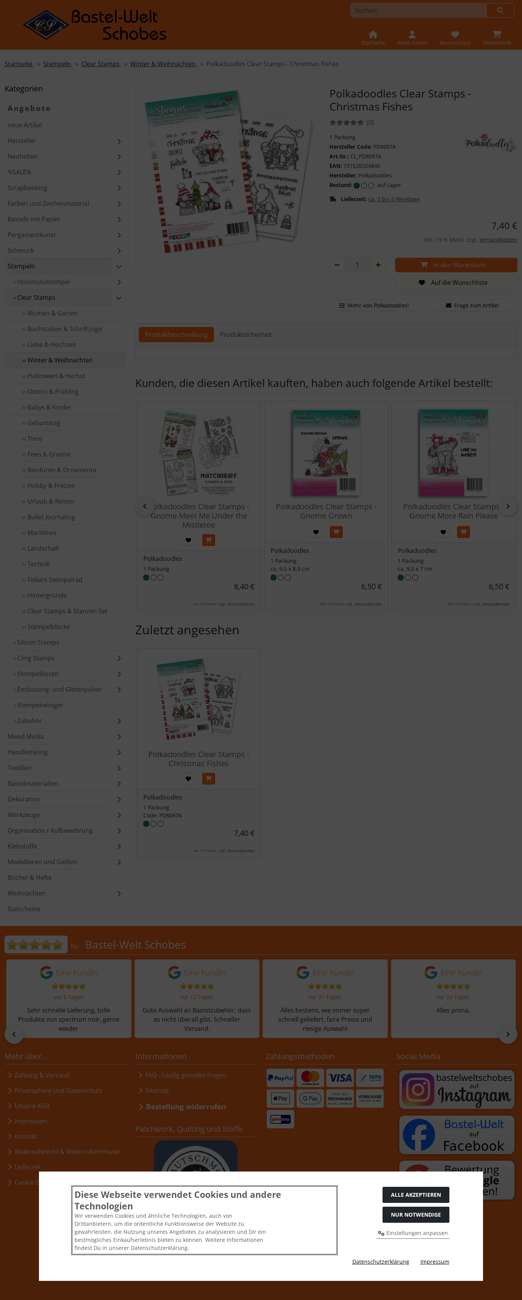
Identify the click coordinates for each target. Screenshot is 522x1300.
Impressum (434, 1261)
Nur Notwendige (416, 1214)
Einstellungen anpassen (416, 1233)
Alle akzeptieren (416, 1194)
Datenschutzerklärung (380, 1261)
